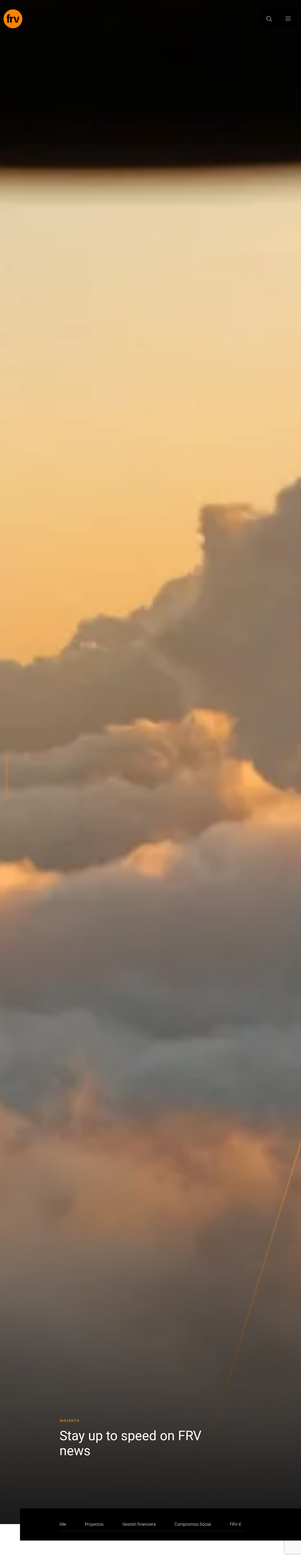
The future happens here (6, 778)
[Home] (13, 18)
